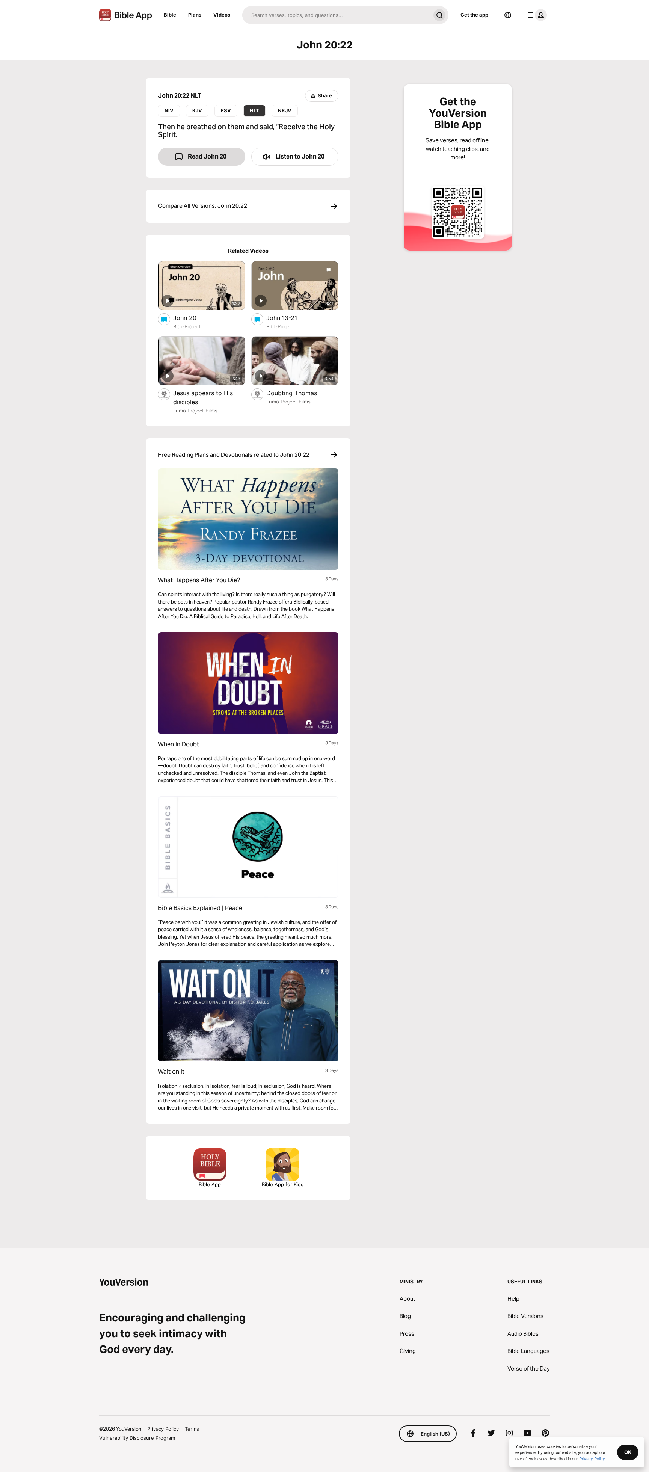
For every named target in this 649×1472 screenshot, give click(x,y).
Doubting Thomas (299, 393)
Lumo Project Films (195, 411)
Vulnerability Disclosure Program (137, 1438)
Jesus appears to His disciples (203, 397)
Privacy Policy (163, 1429)
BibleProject (187, 326)
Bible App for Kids (282, 1184)
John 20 (192, 318)
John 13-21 (289, 318)
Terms (192, 1429)
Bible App (210, 1184)
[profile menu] (535, 15)
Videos (221, 15)
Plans (194, 15)
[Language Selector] (507, 15)
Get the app (474, 15)
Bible (170, 15)
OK (627, 1452)
